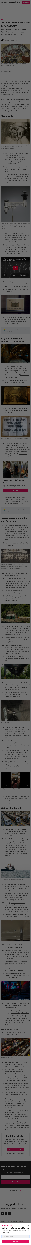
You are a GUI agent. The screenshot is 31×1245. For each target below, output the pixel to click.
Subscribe (15, 1241)
